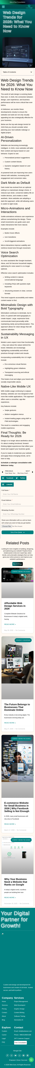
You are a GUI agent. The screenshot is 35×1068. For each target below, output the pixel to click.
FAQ (3, 1042)
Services (5, 1005)
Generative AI (18, 1020)
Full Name (5, 490)
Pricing (4, 1009)
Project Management (21, 1001)
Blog (3, 1020)
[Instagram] (11, 1055)
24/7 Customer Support (21, 1038)
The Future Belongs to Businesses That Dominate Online (17, 707)
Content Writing (19, 1012)
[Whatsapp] (31, 1059)
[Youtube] (15, 1055)
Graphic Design (19, 1009)
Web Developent (19, 1005)
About (4, 1016)
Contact (4, 1012)
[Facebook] (23, 1055)
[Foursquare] (7, 1055)
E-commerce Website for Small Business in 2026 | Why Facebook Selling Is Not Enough (16, 807)
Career (4, 1035)
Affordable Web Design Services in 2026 (14, 606)
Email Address (7, 500)
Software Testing (19, 1016)
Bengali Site (17, 1051)
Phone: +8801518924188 (22, 1035)
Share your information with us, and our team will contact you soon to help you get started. (16, 521)
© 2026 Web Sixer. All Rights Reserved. (17, 1065)
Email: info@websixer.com (23, 1031)
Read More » (10, 624)
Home (4, 1001)
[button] (3, 6)
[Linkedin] (27, 1055)
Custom (4, 1031)
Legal (4, 1038)
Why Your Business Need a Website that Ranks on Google (15, 882)
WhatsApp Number (8, 510)
